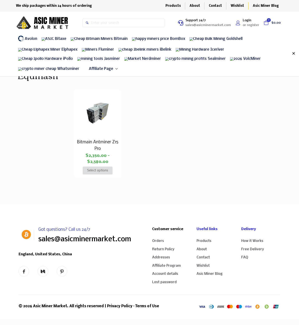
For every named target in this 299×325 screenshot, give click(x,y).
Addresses (161, 257)
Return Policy (163, 249)
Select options (97, 170)
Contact (203, 257)
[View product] (113, 98)
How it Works (252, 241)
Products (204, 241)
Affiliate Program (166, 266)
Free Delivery (252, 249)
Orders (158, 241)
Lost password (164, 282)
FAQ (244, 257)
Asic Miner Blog (210, 274)
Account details (165, 274)
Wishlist (203, 266)
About (202, 249)
